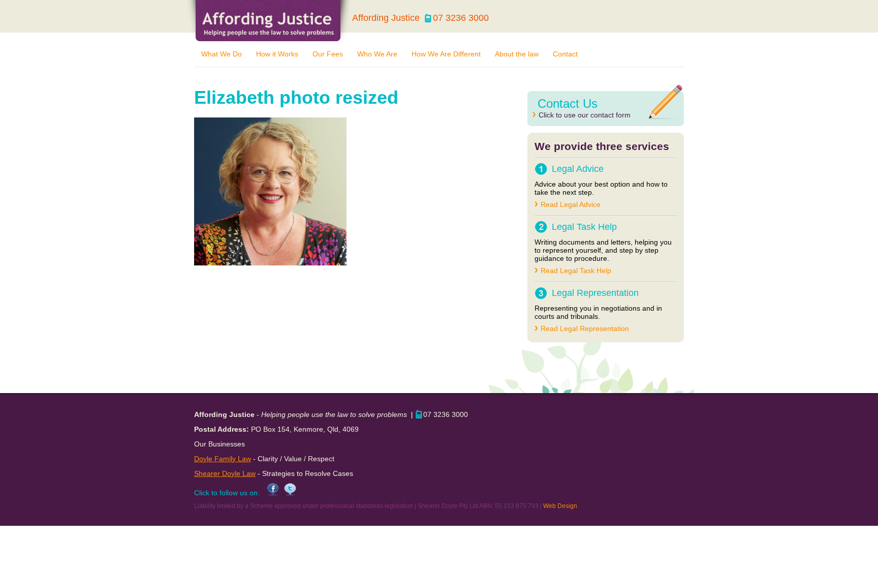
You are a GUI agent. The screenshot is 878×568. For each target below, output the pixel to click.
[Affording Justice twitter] (287, 493)
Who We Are (377, 54)
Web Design (560, 506)
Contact (565, 54)
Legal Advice (578, 169)
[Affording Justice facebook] (270, 493)
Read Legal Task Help (576, 270)
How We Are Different (446, 54)
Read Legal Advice (571, 204)
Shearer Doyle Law (225, 473)
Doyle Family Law (222, 459)
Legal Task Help (584, 227)
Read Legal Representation (585, 328)
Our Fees (327, 54)
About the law (517, 54)
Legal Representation (595, 293)
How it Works (277, 54)
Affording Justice (268, 20)
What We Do (221, 54)
